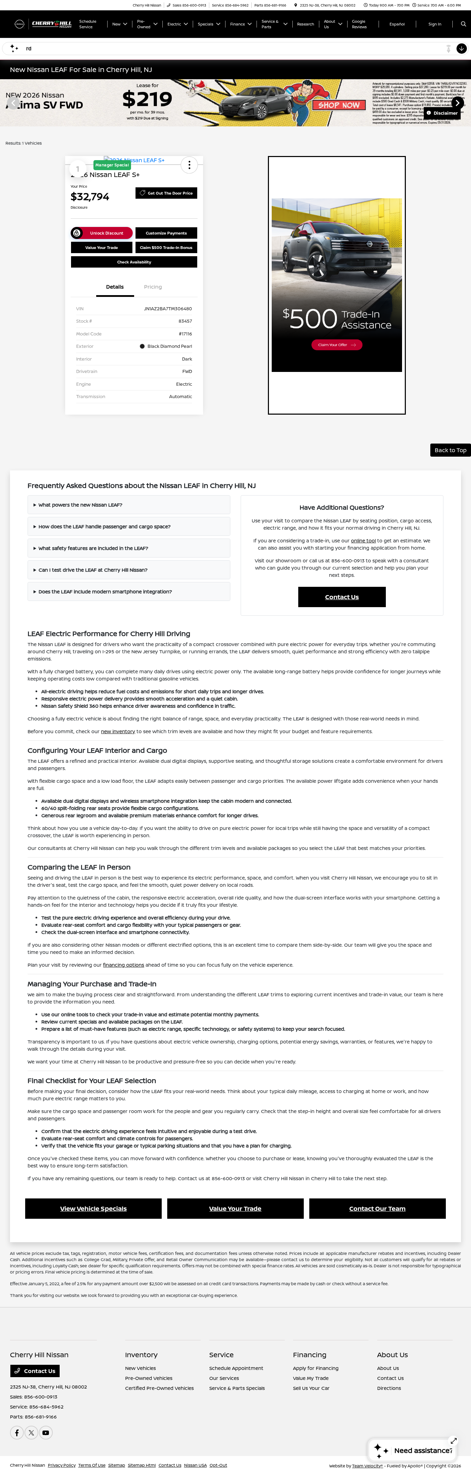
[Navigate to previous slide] (5, 102)
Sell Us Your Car (311, 1388)
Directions (389, 1388)
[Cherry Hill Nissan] (41, 23)
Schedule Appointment (236, 1368)
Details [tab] (115, 286)
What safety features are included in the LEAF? (93, 548)
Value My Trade (311, 1378)
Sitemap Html (142, 1465)
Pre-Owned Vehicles (148, 1378)
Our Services (224, 1378)
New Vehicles (140, 1368)
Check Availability (134, 261)
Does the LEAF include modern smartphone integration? (105, 591)
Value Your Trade (102, 247)
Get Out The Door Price (170, 193)
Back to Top (451, 450)
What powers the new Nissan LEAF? (80, 504)
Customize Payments (166, 233)
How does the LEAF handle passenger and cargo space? (105, 526)
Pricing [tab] (153, 286)
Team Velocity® (367, 1466)
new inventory (118, 731)
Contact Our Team (377, 1208)
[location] (295, 5)
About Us (392, 1354)
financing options (123, 965)
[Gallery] (235, 102)
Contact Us (342, 597)
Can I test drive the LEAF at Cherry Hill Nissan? (93, 570)
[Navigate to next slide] (466, 102)
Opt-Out (218, 1465)
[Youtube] (46, 1432)
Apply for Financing (316, 1368)
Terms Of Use (92, 1465)
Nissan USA (195, 1465)
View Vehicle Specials (93, 1208)
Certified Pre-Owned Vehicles (159, 1388)
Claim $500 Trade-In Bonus (166, 247)
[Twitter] (31, 1432)
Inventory (141, 1354)
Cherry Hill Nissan (27, 1465)
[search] (463, 24)
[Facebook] (17, 1432)
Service (221, 1354)
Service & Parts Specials (237, 1388)
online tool (363, 540)
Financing (310, 1354)
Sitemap (116, 1465)
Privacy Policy (62, 1465)
